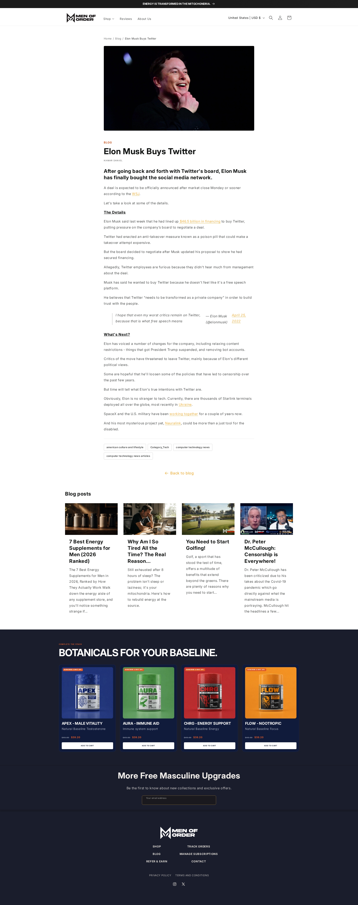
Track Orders (198, 846)
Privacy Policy (160, 875)
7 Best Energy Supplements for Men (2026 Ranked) (89, 551)
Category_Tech (159, 447)
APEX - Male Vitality (82, 723)
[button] (109, 18)
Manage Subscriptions (199, 854)
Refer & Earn (156, 861)
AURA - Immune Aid (141, 723)
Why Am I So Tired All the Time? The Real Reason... (147, 551)
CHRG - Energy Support (207, 723)
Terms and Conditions (192, 875)
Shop (157, 846)
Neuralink (173, 423)
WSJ (135, 194)
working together (183, 414)
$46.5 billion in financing (199, 221)
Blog (118, 38)
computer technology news (193, 447)
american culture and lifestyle (124, 447)
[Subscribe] (211, 800)
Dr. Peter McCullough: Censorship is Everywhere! (261, 551)
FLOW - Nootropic (263, 723)
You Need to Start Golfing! (207, 545)
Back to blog (182, 473)
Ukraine (185, 404)
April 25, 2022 (239, 318)
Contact (198, 861)
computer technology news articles (128, 455)
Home (108, 38)
